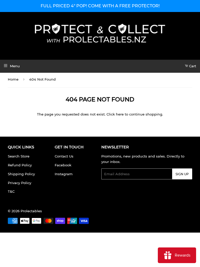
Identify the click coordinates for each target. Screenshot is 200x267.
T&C (11, 191)
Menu (15, 66)
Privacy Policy (19, 183)
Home (13, 79)
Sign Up (182, 174)
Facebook (63, 165)
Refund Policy (20, 165)
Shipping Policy (21, 174)
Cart (192, 66)
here (120, 114)
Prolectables (31, 211)
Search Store (18, 156)
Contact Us (64, 156)
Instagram (64, 174)
